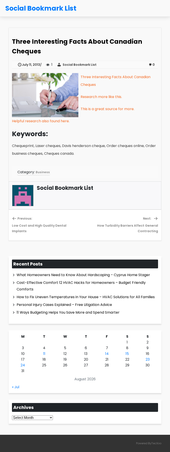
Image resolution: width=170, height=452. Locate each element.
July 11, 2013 (31, 64)
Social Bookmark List (79, 64)
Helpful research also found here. (41, 121)
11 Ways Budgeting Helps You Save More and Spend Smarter (68, 312)
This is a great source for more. (107, 108)
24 (23, 365)
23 (148, 359)
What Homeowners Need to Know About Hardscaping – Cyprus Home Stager (83, 274)
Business (43, 172)
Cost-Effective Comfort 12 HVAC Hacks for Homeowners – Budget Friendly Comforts (81, 286)
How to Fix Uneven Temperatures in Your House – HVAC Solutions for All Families (86, 296)
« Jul (15, 387)
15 (127, 353)
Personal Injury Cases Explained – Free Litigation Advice (64, 304)
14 (107, 353)
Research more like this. (101, 96)
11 (44, 353)
